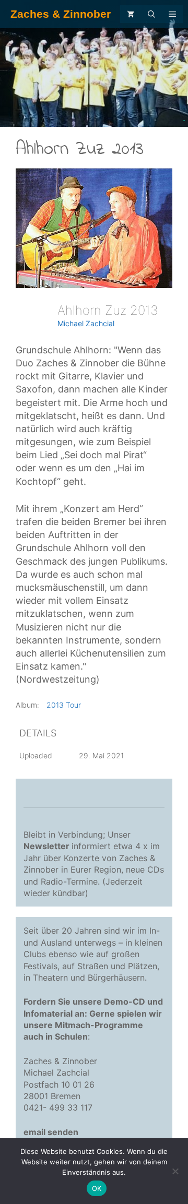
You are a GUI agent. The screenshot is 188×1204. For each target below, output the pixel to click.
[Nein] (175, 1171)
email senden (51, 1132)
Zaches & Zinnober (60, 14)
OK (97, 1188)
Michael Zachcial (85, 323)
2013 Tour (63, 704)
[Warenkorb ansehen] (130, 14)
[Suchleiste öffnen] (151, 14)
